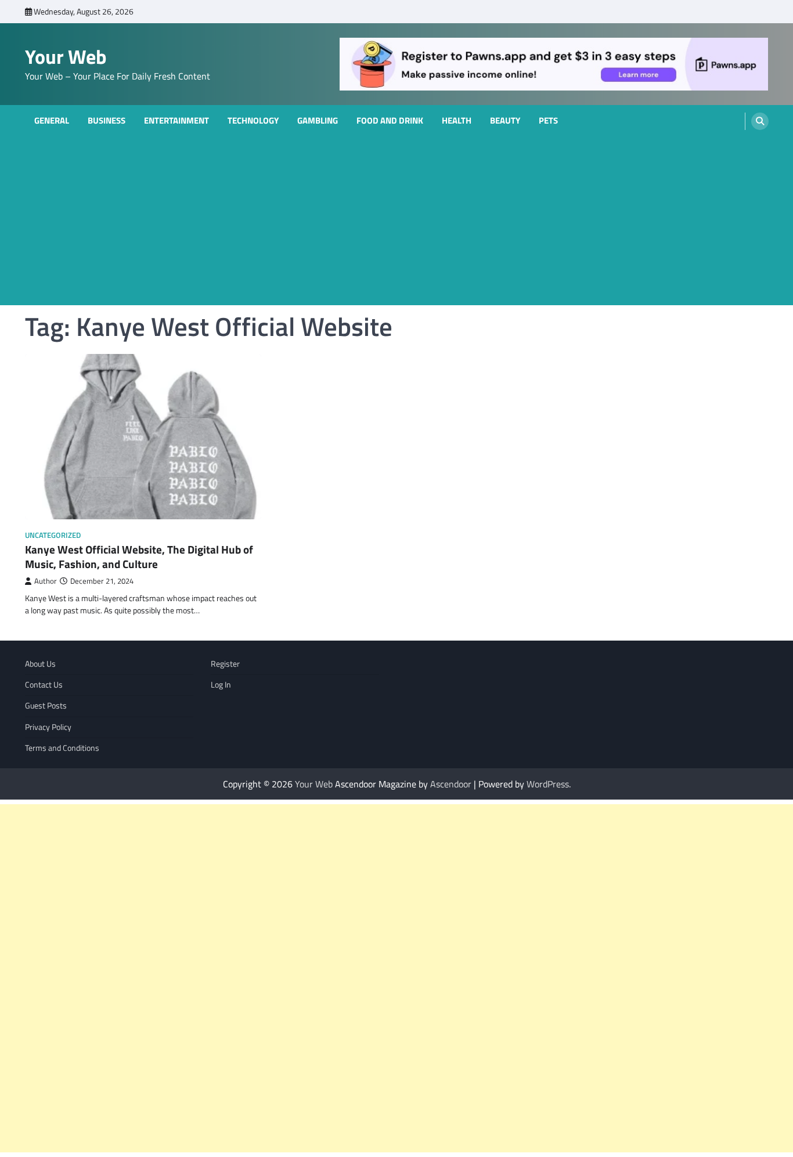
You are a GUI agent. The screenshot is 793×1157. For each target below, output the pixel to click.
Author (45, 581)
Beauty (505, 120)
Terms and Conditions (62, 748)
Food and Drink (389, 120)
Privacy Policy (48, 727)
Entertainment (176, 120)
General (51, 120)
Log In (221, 684)
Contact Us (44, 684)
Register (225, 663)
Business (106, 120)
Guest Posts (46, 705)
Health (456, 120)
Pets (548, 120)
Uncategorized (53, 535)
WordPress (548, 784)
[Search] (760, 121)
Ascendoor (450, 784)
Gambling (317, 120)
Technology (253, 120)
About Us (40, 663)
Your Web (66, 56)
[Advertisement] (396, 224)
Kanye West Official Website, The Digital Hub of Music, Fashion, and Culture (139, 556)
